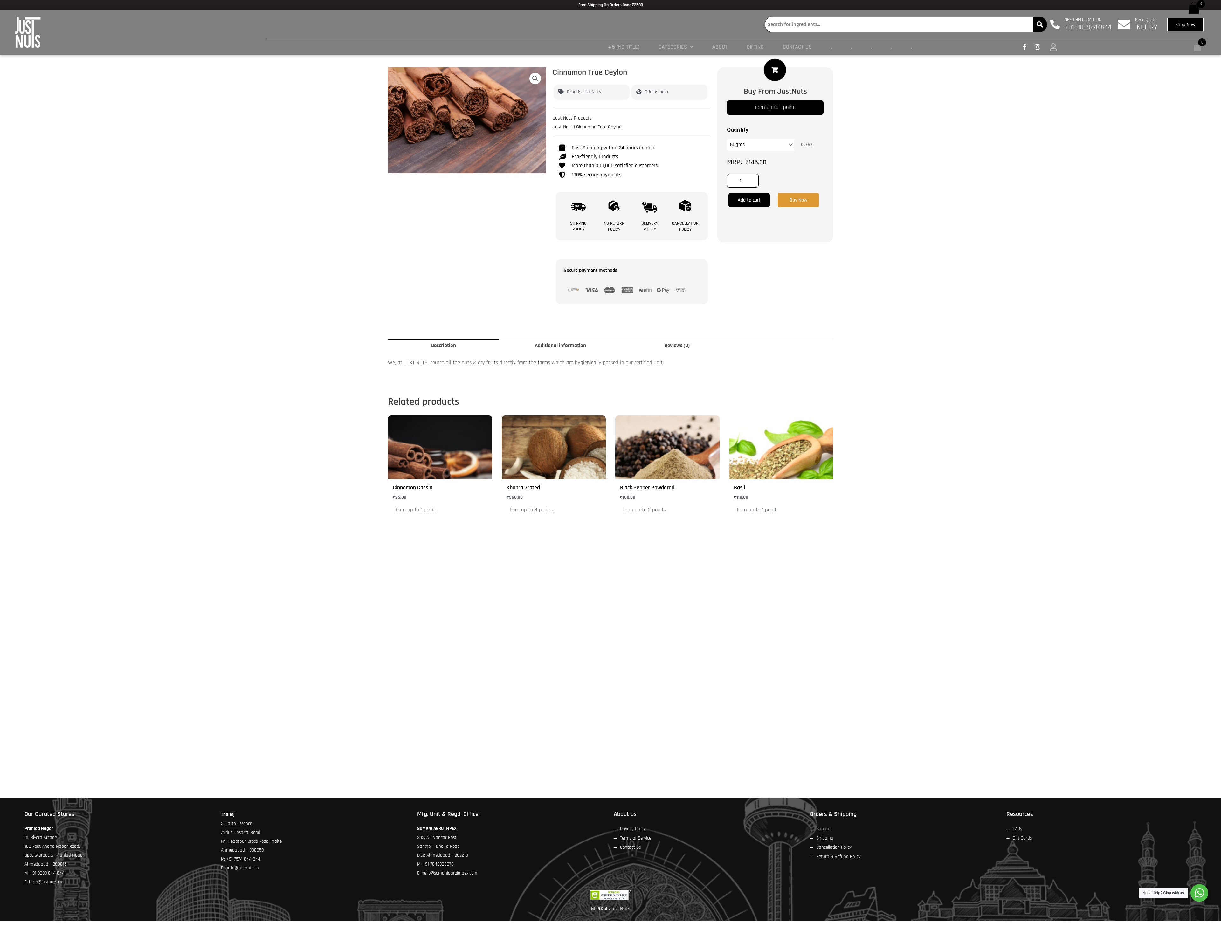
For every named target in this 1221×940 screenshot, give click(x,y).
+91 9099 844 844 (47, 873)
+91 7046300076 (438, 864)
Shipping (824, 838)
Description (443, 345)
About (720, 47)
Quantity (737, 130)
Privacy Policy (633, 829)
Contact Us (797, 47)
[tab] (443, 346)
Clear (807, 145)
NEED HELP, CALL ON (1083, 20)
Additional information (560, 345)
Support (824, 829)
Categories (673, 47)
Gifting (755, 47)
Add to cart (749, 200)
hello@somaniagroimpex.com (449, 873)
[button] (676, 47)
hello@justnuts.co (45, 882)
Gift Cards (1022, 838)
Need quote (1145, 20)
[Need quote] (1124, 24)
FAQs (1017, 829)
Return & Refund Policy (838, 857)
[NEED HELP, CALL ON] (1055, 24)
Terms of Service (635, 838)
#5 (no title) (623, 47)
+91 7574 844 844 (243, 859)
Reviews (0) (677, 345)
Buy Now (798, 200)
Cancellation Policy (834, 847)
